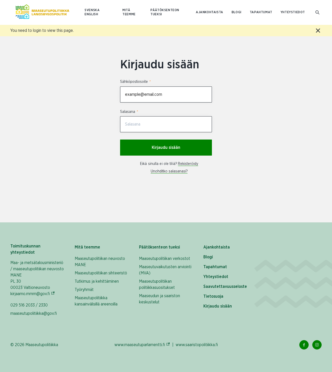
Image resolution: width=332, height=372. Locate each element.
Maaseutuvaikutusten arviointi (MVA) (165, 270)
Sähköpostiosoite (135, 82)
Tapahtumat (261, 12)
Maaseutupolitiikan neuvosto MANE (100, 262)
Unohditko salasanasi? (169, 171)
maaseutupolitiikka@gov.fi (33, 313)
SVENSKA (92, 10)
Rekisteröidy (188, 164)
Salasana (128, 112)
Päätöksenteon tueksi (164, 12)
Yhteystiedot (293, 12)
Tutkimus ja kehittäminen (97, 281)
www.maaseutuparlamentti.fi (142, 344)
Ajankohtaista (209, 12)
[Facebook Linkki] (304, 344)
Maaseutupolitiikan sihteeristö (101, 273)
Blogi (236, 12)
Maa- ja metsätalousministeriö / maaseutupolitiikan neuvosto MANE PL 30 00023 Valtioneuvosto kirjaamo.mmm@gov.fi (37, 278)
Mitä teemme (129, 12)
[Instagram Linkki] (317, 344)
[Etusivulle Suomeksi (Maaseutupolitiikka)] (42, 12)
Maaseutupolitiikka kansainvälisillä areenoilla (96, 301)
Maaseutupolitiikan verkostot (164, 259)
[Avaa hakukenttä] (317, 12)
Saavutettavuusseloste (225, 287)
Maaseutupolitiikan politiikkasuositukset (157, 284)
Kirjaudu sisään (166, 147)
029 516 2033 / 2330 (29, 305)
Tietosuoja (213, 296)
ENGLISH (91, 14)
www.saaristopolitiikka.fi (197, 345)
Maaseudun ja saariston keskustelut (159, 299)
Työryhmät (84, 290)
